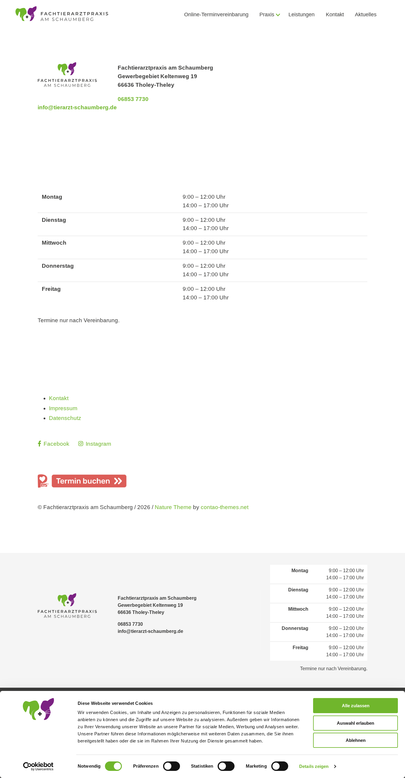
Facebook (56, 444)
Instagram (97, 444)
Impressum (63, 408)
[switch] (171, 766)
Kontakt (58, 398)
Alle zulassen (355, 705)
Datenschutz (65, 418)
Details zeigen (314, 766)
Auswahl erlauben (355, 723)
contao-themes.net (224, 507)
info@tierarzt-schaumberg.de (77, 107)
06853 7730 (133, 99)
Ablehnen (356, 740)
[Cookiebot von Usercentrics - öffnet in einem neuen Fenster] (38, 766)
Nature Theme (173, 507)
